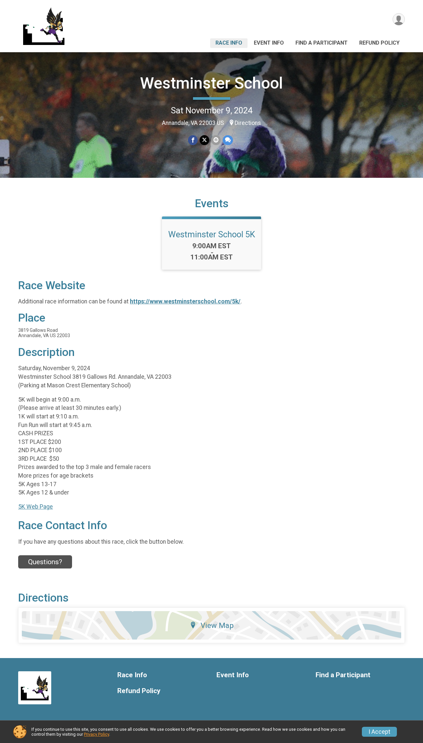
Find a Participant (321, 43)
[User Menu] (399, 19)
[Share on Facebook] (193, 140)
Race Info (228, 43)
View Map (217, 625)
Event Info (269, 43)
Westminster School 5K (211, 234)
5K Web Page (35, 506)
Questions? (45, 562)
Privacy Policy (96, 734)
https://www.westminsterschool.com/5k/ (185, 301)
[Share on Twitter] (204, 140)
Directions (248, 123)
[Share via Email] (216, 140)
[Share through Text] (228, 140)
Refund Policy (379, 43)
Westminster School (211, 83)
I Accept (379, 731)
